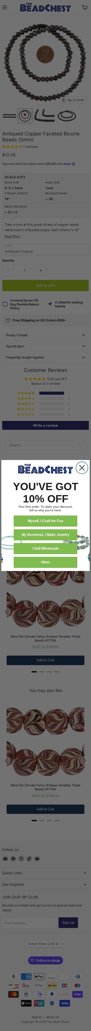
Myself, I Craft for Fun (45, 521)
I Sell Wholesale (45, 548)
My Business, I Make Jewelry (45, 535)
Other (45, 562)
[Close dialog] (82, 468)
